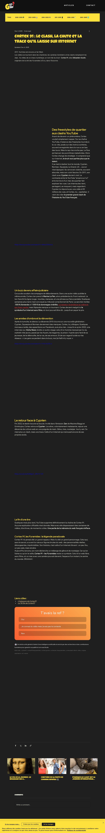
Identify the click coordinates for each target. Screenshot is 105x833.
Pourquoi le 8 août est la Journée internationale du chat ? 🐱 (83, 778)
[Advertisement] (52, 78)
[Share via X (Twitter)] (21, 746)
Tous (9, 17)
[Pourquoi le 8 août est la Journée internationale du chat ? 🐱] (84, 766)
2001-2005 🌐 (84, 17)
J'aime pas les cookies (31, 824)
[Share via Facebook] (16, 746)
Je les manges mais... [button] (12, 824)
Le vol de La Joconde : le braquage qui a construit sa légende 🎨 (21, 778)
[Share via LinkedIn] (26, 746)
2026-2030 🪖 (19, 17)
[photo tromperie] (52, 766)
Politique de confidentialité (76, 830)
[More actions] (89, 31)
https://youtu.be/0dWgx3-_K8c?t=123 (29, 474)
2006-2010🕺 (71, 17)
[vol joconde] (21, 766)
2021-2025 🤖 (33, 17)
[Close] (103, 822)
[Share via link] (31, 746)
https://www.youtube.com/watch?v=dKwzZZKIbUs (34, 245)
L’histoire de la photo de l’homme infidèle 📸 (52, 778)
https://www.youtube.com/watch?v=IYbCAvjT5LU (33, 344)
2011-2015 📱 (59, 17)
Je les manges (48, 824)
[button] (52, 619)
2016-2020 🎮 (46, 17)
